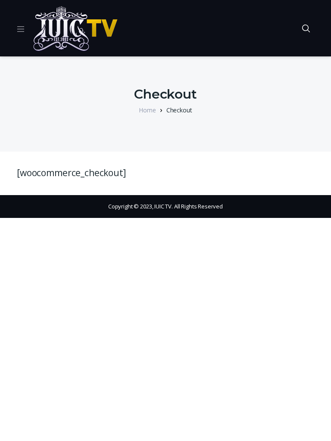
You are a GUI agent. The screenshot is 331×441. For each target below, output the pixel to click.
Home (147, 110)
